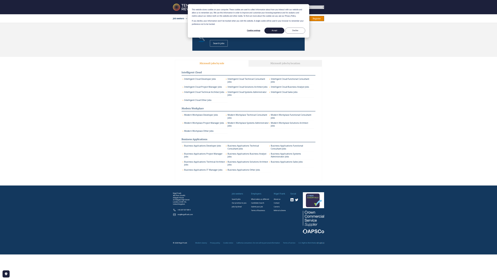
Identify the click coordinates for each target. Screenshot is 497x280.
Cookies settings (253, 31)
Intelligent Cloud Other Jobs (197, 100)
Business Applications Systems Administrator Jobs (286, 155)
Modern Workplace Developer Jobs (201, 114)
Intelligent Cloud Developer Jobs (200, 79)
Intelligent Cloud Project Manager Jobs (203, 86)
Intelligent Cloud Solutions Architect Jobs (248, 86)
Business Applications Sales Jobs (287, 161)
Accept (274, 31)
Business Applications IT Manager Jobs (203, 169)
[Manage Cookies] (6, 273)
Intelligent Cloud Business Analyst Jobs (290, 86)
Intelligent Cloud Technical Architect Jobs (204, 92)
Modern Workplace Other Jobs (199, 131)
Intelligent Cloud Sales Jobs (284, 92)
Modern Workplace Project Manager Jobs (204, 122)
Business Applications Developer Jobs (202, 145)
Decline (295, 31)
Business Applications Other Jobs (244, 169)
